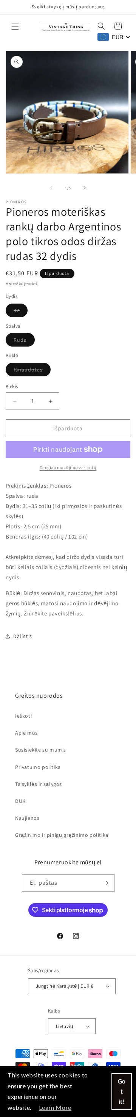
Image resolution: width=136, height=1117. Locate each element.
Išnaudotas (32, 371)
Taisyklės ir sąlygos (38, 784)
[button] (15, 26)
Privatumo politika (38, 767)
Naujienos (27, 818)
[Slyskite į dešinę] (84, 188)
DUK (20, 801)
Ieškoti (23, 715)
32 (21, 312)
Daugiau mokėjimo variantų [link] (68, 467)
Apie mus (26, 732)
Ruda (24, 341)
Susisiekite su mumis (40, 749)
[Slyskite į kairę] (51, 188)
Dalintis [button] (22, 636)
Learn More (55, 1107)
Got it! (122, 1091)
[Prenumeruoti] (105, 883)
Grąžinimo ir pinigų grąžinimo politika (61, 835)
